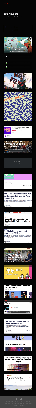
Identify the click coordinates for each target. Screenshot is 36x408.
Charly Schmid (19, 403)
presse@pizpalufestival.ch (13, 17)
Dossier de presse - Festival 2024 (15, 28)
